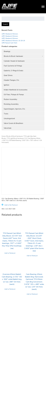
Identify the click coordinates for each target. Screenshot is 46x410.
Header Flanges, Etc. (11, 80)
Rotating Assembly (11, 104)
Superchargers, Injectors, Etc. (14, 109)
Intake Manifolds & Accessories (15, 90)
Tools (6, 114)
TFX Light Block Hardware (15, 138)
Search (5, 24)
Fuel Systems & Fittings (13, 66)
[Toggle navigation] (43, 7)
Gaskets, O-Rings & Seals (13, 70)
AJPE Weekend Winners (10, 34)
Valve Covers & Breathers (13, 123)
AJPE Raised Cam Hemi (9, 43)
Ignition (6, 85)
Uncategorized (9, 118)
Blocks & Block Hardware (13, 56)
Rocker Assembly (10, 99)
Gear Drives (8, 75)
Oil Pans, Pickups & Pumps (14, 94)
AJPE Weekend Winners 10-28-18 (13, 41)
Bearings (7, 51)
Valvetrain (7, 128)
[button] (10, 205)
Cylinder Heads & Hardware (14, 61)
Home (3, 136)
